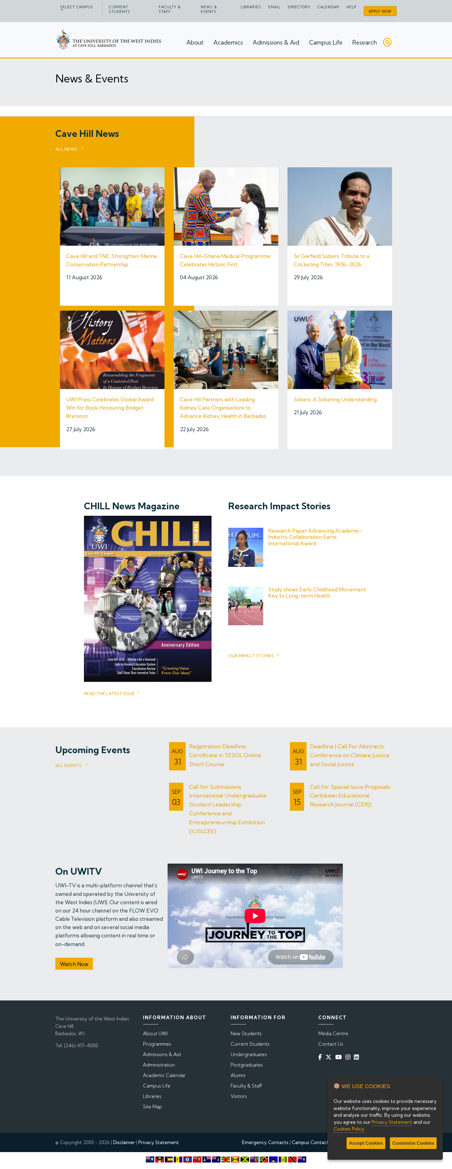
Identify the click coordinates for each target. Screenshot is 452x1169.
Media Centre (333, 1033)
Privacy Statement (158, 1142)
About (195, 42)
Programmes (157, 1044)
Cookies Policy (349, 1129)
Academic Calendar (164, 1075)
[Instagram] (349, 1057)
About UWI (155, 1033)
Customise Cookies (413, 1143)
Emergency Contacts (265, 1142)
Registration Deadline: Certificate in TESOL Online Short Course (225, 755)
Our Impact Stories (251, 655)
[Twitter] (330, 1057)
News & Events (209, 9)
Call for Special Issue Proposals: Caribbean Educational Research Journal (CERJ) (350, 795)
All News (66, 149)
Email (274, 7)
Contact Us (330, 1044)
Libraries (251, 7)
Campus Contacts (311, 1142)
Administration (159, 1065)
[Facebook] (321, 1057)
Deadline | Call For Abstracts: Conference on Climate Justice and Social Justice (350, 755)
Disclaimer (124, 1142)
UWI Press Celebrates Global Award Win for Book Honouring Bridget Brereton (110, 407)
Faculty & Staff (170, 9)
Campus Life (326, 42)
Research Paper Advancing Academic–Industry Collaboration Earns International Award (315, 537)
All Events (68, 765)
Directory (299, 7)
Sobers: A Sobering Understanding (335, 399)
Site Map (152, 1107)
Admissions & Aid (276, 42)
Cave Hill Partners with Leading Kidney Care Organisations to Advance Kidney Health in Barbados (223, 407)
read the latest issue (109, 693)
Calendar (328, 7)
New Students (246, 1033)
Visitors (239, 1096)
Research (364, 42)
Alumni (238, 1075)
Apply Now (380, 11)
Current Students (119, 9)
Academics (228, 42)
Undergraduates (249, 1054)
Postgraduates (247, 1065)
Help (351, 7)
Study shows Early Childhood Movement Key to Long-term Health (317, 592)
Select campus (76, 7)
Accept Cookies (366, 1143)
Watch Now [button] (74, 964)
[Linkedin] (357, 1057)
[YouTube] (339, 1057)
